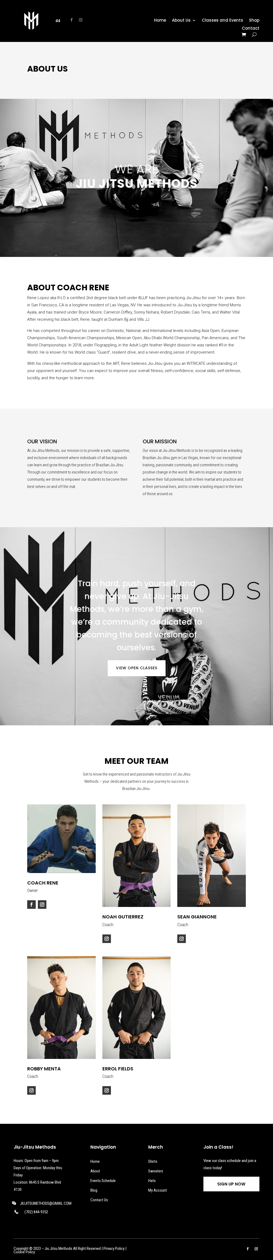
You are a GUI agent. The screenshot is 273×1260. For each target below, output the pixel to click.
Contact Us (99, 1200)
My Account (157, 1190)
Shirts (152, 1161)
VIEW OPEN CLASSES (136, 668)
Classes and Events (222, 20)
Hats (152, 1180)
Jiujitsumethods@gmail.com (45, 1203)
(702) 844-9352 (36, 1212)
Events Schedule (103, 1180)
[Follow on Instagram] (80, 20)
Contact (250, 28)
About (95, 1171)
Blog (93, 1190)
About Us (181, 20)
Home (160, 20)
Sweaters (155, 1171)
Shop (254, 20)
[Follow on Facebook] (71, 20)
